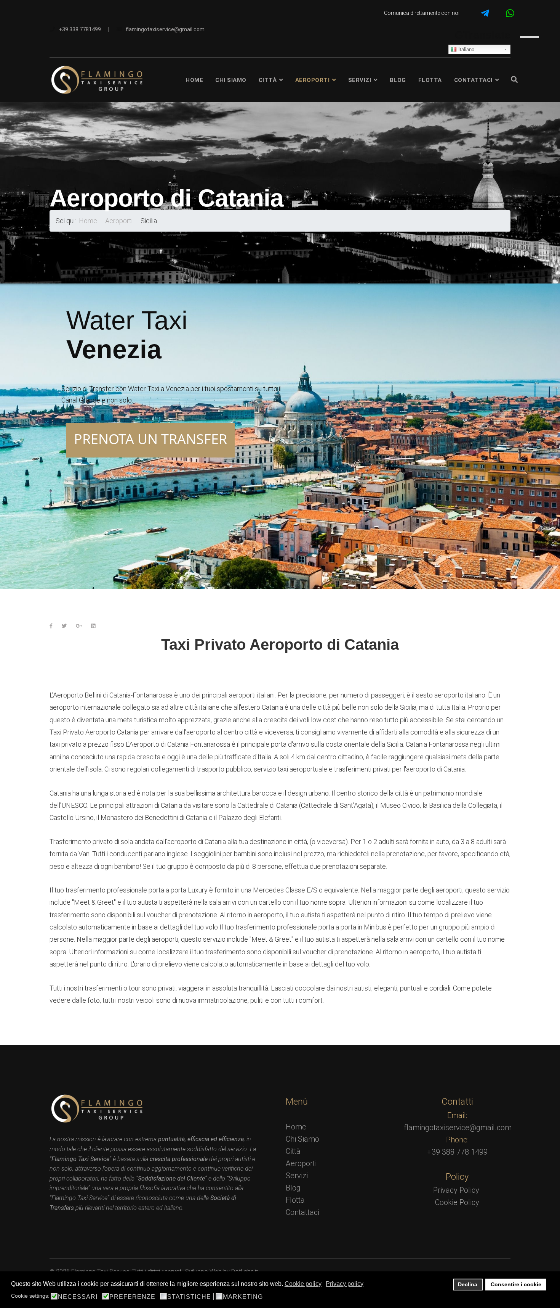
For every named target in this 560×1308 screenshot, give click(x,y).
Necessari (78, 1297)
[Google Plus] (79, 626)
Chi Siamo (230, 80)
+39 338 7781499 (80, 29)
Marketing (243, 1297)
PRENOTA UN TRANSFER (150, 439)
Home (194, 80)
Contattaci (473, 80)
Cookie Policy (457, 1202)
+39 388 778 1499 (457, 1152)
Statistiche (189, 1297)
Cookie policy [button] (303, 1284)
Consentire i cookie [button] (516, 1284)
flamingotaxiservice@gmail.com (165, 29)
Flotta (430, 80)
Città (268, 80)
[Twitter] (64, 626)
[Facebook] (51, 626)
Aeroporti (312, 80)
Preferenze (132, 1297)
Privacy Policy (456, 1190)
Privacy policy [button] (344, 1284)
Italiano (465, 49)
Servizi (359, 80)
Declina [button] (467, 1284)
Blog (398, 80)
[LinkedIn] (93, 626)
